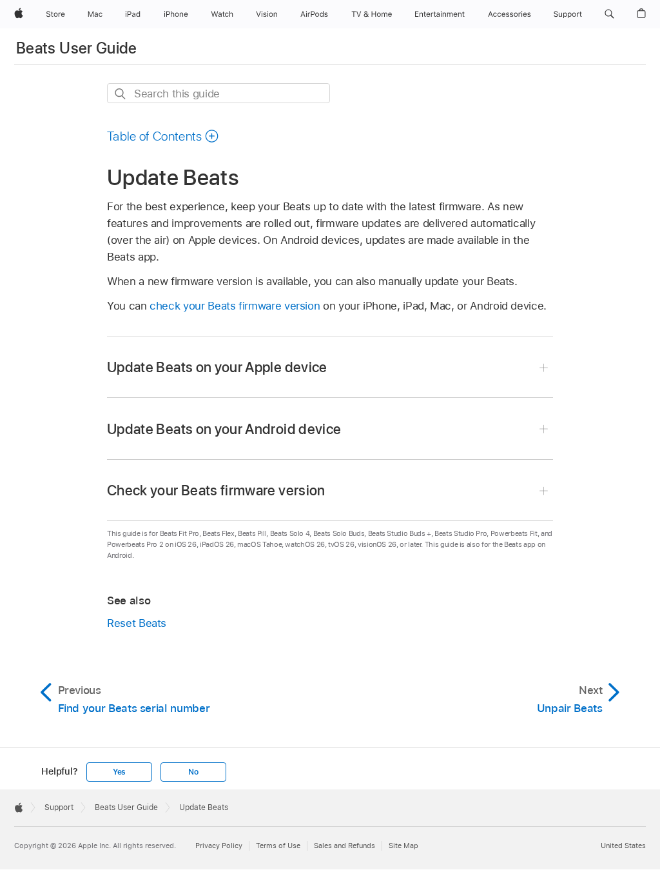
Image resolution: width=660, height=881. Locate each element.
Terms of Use (278, 845)
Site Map (403, 845)
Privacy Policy (218, 845)
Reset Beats (136, 623)
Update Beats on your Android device (224, 429)
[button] (609, 14)
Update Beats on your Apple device (217, 367)
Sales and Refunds (344, 845)
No (193, 772)
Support (58, 807)
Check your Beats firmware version (216, 490)
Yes (119, 772)
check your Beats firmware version (235, 305)
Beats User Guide (76, 48)
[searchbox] (218, 93)
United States (623, 845)
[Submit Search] (121, 94)
